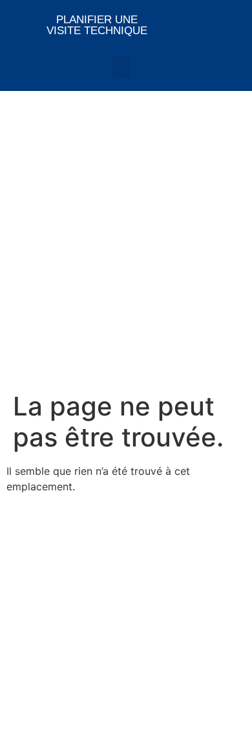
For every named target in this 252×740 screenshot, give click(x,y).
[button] (121, 67)
